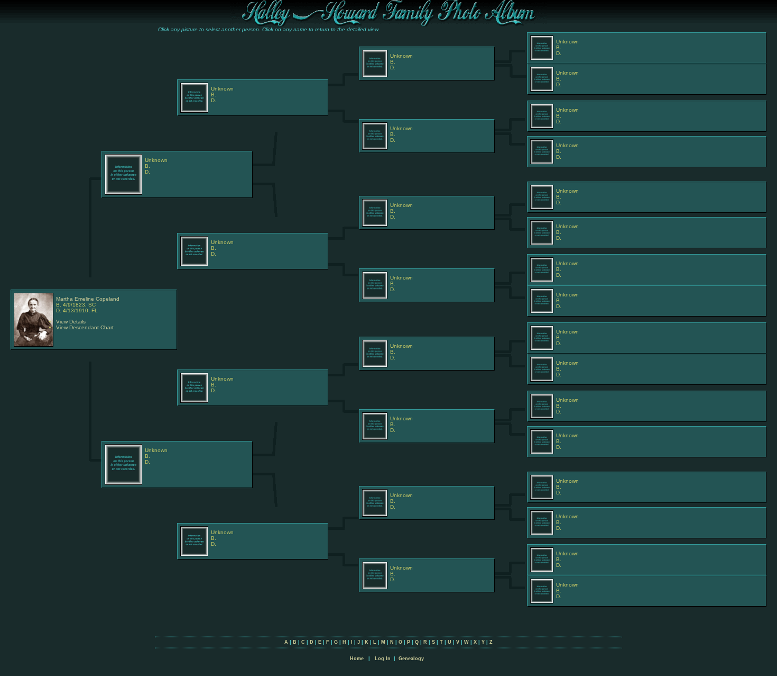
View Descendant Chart (85, 327)
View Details (71, 322)
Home (357, 658)
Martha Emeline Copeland (87, 299)
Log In (383, 658)
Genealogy (411, 658)
